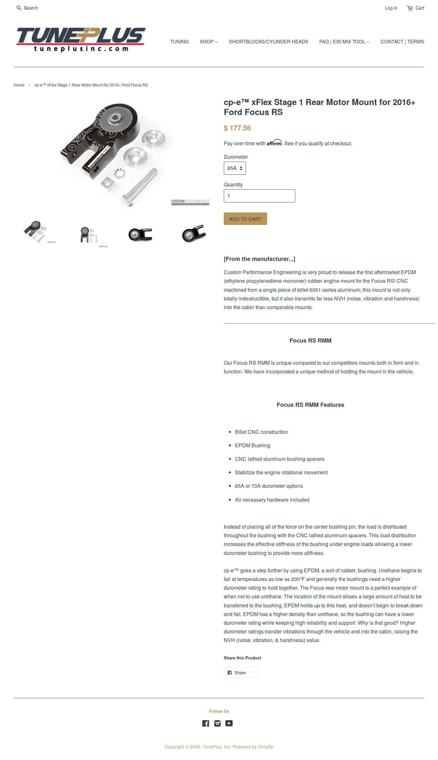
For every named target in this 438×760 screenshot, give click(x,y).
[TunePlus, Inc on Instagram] (217, 724)
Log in (391, 7)
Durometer (236, 156)
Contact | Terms (402, 41)
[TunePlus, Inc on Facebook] (205, 724)
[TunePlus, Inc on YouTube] (229, 724)
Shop (207, 41)
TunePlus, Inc (216, 746)
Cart (420, 7)
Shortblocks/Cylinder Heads (268, 41)
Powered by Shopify (253, 746)
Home (19, 84)
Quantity (233, 184)
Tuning (179, 41)
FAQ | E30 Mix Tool (342, 41)
